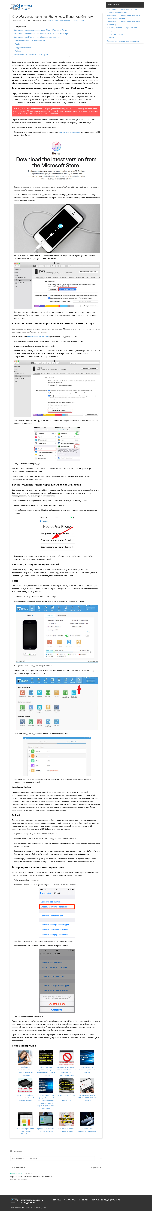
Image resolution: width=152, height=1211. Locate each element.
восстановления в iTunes (38, 336)
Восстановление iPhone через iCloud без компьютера (37, 37)
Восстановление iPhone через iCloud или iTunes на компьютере (41, 33)
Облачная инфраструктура (64, 1200)
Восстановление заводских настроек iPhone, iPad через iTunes (40, 30)
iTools (17, 44)
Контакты (83, 1200)
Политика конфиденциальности (106, 1200)
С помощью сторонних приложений (29, 40)
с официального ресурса (69, 132)
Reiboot (18, 51)
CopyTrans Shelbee (23, 47)
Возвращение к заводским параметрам (31, 54)
